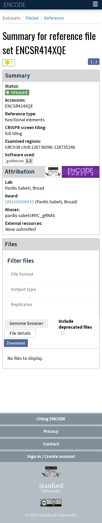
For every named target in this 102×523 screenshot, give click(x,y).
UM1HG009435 (19, 202)
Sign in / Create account (51, 457)
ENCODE (15, 5)
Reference (54, 18)
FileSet (32, 18)
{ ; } (93, 61)
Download (16, 343)
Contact (51, 444)
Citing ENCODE (51, 419)
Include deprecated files (75, 324)
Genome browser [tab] (26, 324)
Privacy (51, 432)
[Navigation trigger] (95, 4)
